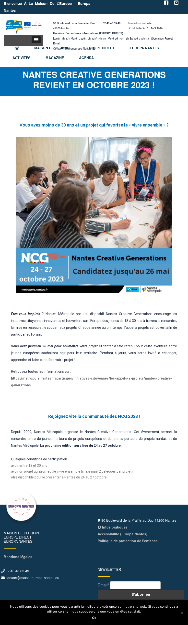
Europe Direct (101, 47)
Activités (21, 57)
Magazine (55, 57)
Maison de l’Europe (52, 47)
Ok (94, 618)
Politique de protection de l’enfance (128, 540)
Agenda (86, 57)
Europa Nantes (144, 47)
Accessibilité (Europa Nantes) (122, 533)
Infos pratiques (114, 527)
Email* (103, 585)
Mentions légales (18, 556)
